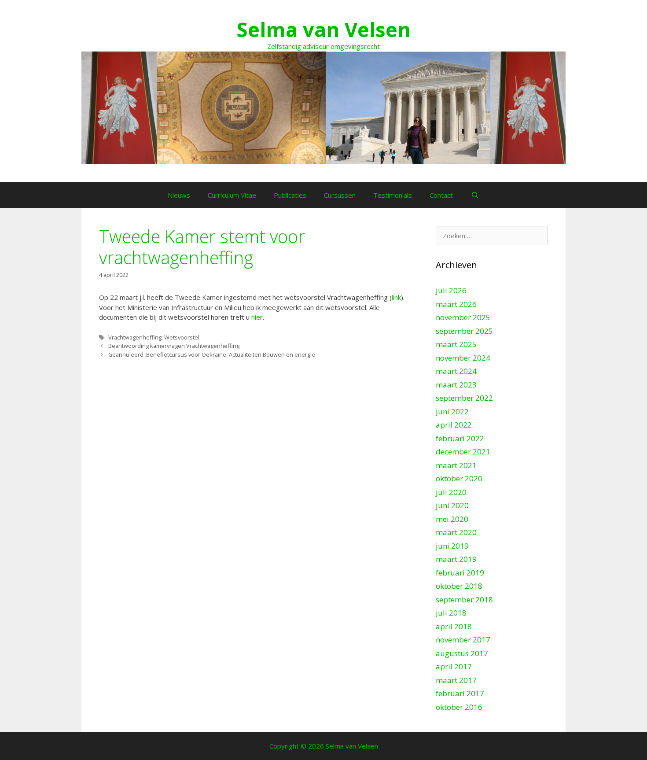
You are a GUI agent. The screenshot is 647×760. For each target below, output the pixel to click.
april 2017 (454, 666)
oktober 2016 (459, 707)
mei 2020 (452, 519)
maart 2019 (456, 559)
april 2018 (454, 626)
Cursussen (340, 195)
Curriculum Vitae (232, 195)
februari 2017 (460, 693)
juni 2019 (452, 546)
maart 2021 (456, 465)
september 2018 (464, 599)
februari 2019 (460, 573)
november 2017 (463, 640)
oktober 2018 (459, 586)
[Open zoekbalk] (475, 195)
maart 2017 (456, 680)
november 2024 (463, 358)
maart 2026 (456, 304)
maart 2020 (456, 532)
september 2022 (464, 398)
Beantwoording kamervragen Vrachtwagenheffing (173, 346)
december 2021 (463, 451)
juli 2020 (451, 492)
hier (257, 317)
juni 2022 (452, 411)
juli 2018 (451, 613)
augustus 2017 (462, 653)
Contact (441, 195)
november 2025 (463, 317)
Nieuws (179, 195)
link (396, 297)
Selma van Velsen (323, 29)
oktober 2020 (459, 478)
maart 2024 (456, 371)
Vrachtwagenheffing (135, 337)
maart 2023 (456, 385)
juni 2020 (452, 505)
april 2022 (454, 425)
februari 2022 (460, 438)
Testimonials (392, 195)
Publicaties (290, 195)
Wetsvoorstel (181, 337)
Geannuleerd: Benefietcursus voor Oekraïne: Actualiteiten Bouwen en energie (211, 354)
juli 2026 (451, 290)
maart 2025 (456, 344)
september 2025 (464, 331)
